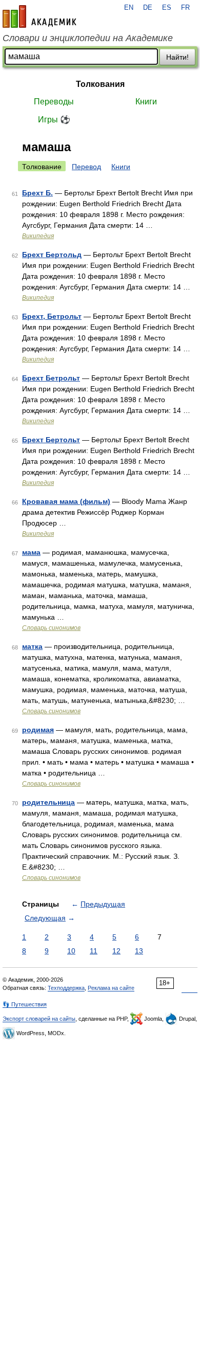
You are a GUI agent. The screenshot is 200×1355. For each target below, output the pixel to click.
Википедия (38, 236)
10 (71, 951)
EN (128, 7)
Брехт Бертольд (52, 254)
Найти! (177, 57)
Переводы (54, 101)
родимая (38, 730)
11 (93, 951)
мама (31, 552)
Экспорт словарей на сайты (39, 1019)
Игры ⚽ (54, 119)
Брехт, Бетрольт (52, 316)
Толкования (100, 84)
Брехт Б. (37, 193)
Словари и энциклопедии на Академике (88, 38)
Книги (146, 101)
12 (116, 951)
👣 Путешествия (25, 1004)
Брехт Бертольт (51, 440)
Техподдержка (66, 988)
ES (166, 7)
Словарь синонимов (51, 627)
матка (32, 646)
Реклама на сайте (111, 988)
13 (139, 951)
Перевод (86, 166)
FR (185, 7)
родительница (48, 802)
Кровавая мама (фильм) (66, 501)
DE (147, 7)
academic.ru (39, 16)
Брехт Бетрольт (51, 378)
